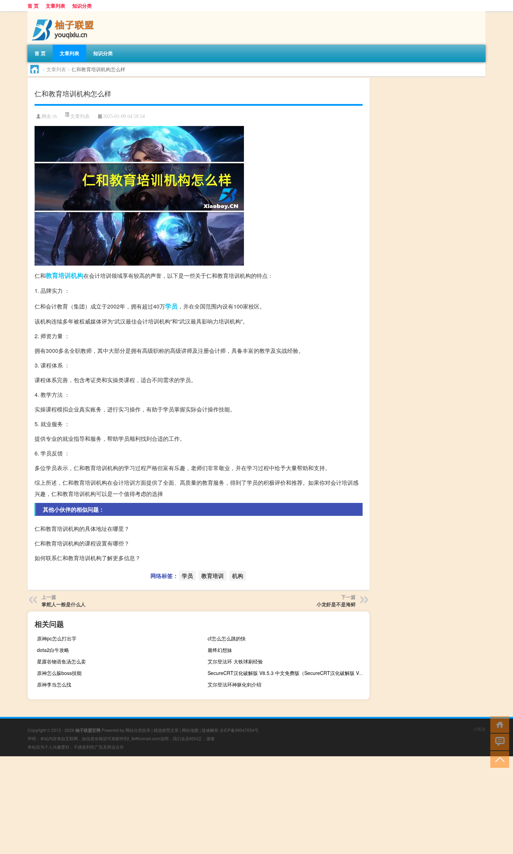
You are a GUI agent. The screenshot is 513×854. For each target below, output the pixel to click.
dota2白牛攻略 (53, 649)
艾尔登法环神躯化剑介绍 (234, 684)
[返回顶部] (498, 759)
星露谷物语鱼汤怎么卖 (61, 661)
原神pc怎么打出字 (56, 638)
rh (55, 116)
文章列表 (55, 5)
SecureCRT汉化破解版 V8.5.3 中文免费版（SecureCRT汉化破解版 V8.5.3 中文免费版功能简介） (288, 672)
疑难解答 (210, 730)
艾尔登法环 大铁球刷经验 (235, 661)
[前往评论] (498, 741)
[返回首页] (498, 724)
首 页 (33, 5)
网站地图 (190, 730)
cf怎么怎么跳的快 (227, 638)
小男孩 (479, 729)
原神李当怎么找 (54, 684)
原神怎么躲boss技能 (59, 672)
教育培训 (58, 275)
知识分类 (82, 5)
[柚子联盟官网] (64, 13)
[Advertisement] (209, 805)
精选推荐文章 (166, 730)
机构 (77, 275)
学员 (171, 306)
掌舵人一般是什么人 (64, 604)
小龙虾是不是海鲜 (336, 604)
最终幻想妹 (220, 649)
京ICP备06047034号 (239, 730)
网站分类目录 (137, 730)
